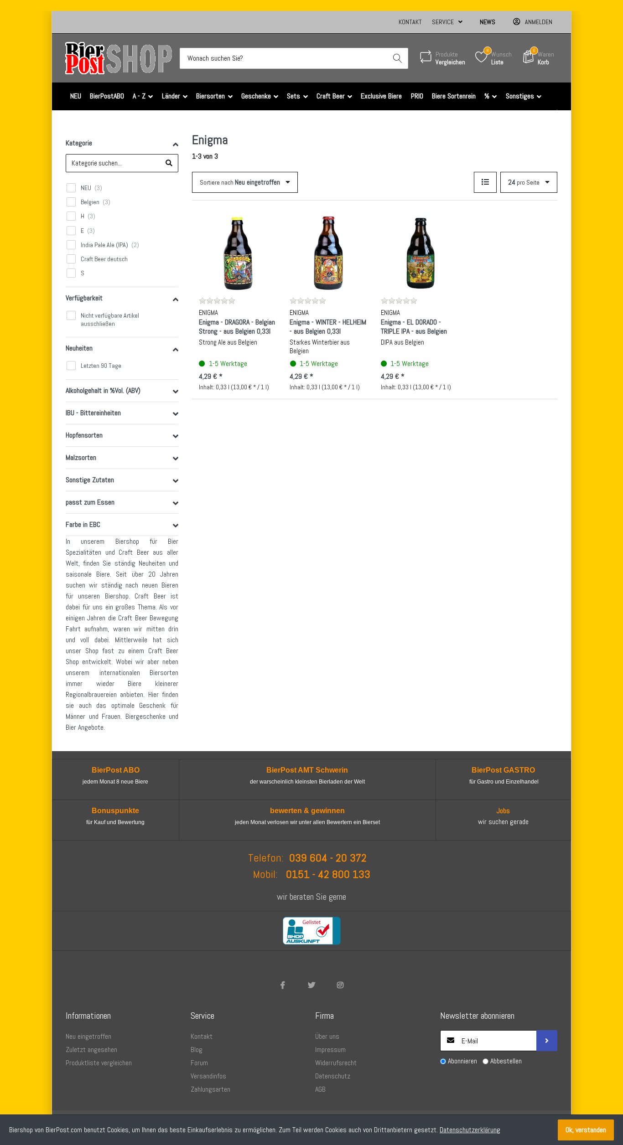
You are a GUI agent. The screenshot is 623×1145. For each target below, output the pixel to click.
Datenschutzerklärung (470, 1130)
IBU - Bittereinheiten (93, 413)
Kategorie (79, 143)
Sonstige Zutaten (90, 480)
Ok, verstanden (586, 1130)
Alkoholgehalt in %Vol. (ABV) (103, 390)
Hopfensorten (84, 435)
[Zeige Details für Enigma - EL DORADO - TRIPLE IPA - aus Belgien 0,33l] (419, 253)
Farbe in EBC (83, 524)
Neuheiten (79, 348)
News (487, 22)
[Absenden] (546, 1040)
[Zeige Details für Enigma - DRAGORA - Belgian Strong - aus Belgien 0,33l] (237, 253)
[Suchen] (397, 58)
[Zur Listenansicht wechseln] (485, 182)
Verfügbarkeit (84, 298)
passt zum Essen (90, 502)
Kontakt (410, 22)
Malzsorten (81, 457)
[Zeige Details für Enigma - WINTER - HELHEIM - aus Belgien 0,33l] (328, 253)
